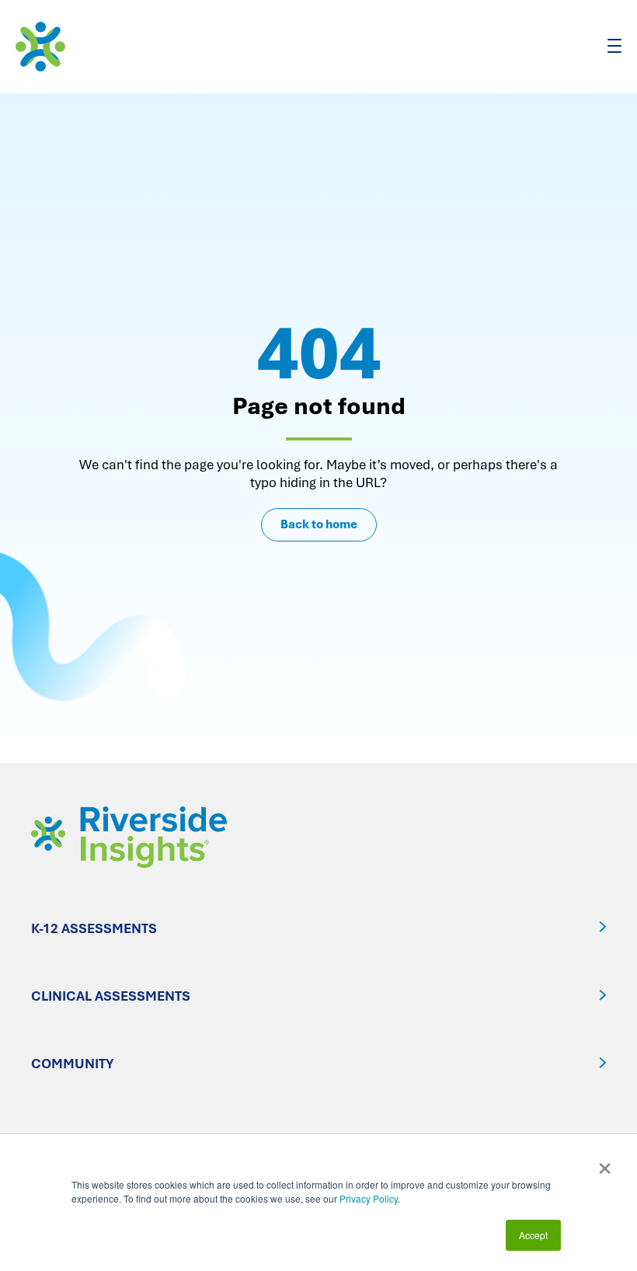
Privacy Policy (368, 1198)
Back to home (318, 524)
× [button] (605, 1163)
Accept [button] (533, 1234)
